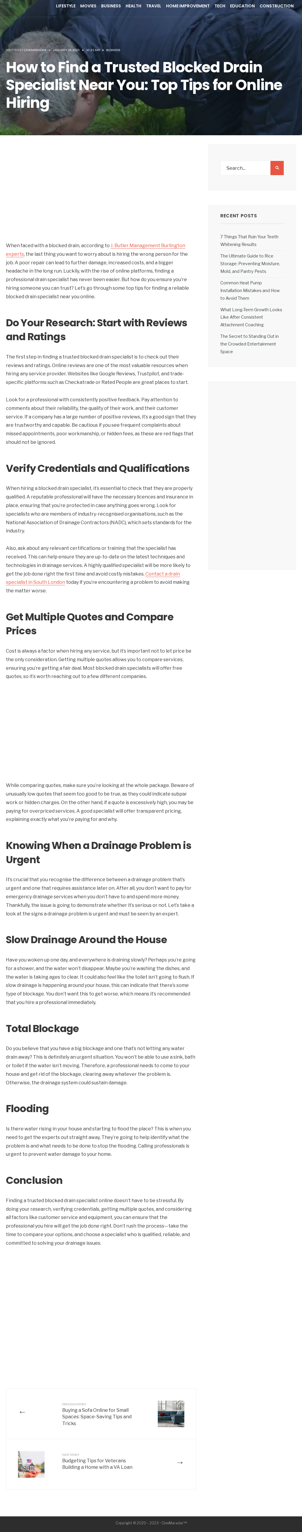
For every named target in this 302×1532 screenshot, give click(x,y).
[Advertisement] (101, 197)
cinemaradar (35, 50)
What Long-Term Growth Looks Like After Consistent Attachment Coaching (251, 317)
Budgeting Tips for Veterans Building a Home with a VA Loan (97, 1461)
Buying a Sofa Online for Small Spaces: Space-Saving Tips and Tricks (97, 1414)
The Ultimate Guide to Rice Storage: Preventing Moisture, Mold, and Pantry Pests (250, 263)
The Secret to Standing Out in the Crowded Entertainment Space (249, 344)
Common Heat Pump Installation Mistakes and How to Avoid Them (250, 290)
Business (113, 50)
